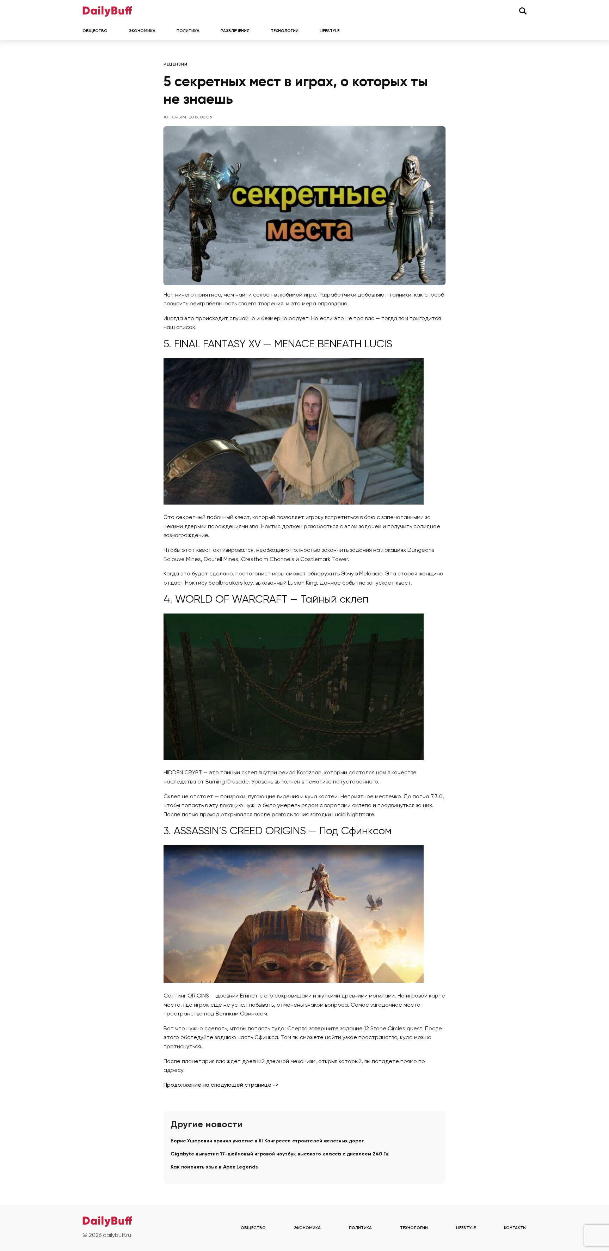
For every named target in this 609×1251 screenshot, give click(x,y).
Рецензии (175, 64)
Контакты (515, 1228)
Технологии (285, 31)
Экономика (142, 31)
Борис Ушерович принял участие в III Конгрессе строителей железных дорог (267, 1141)
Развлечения (235, 31)
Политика (188, 31)
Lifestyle (329, 31)
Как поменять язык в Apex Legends (214, 1167)
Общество (94, 31)
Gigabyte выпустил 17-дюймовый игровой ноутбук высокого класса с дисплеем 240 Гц (280, 1154)
